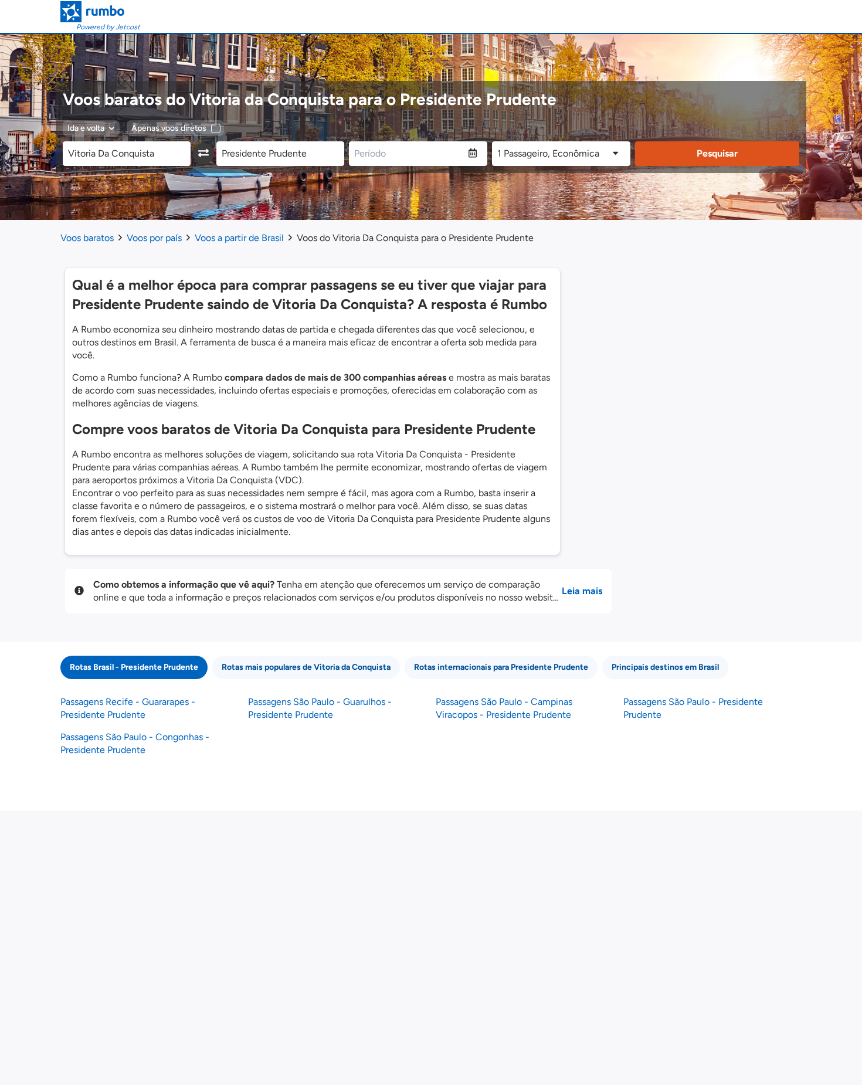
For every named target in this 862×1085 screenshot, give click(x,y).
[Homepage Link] (100, 11)
